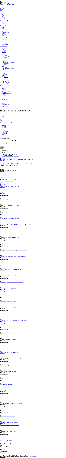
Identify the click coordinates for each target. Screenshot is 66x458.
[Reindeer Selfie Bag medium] (5, 205)
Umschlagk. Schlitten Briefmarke (16, 307)
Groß (5, 95)
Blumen (3, 30)
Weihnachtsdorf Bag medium (14, 218)
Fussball (3, 33)
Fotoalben (3, 87)
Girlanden (3, 103)
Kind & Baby (4, 47)
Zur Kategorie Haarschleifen (4, 20)
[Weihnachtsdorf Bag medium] (5, 218)
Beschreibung (2, 157)
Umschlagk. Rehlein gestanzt (14, 425)
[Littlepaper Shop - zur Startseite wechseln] (7, 4)
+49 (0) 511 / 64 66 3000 (4, 445)
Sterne (3, 31)
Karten (3, 134)
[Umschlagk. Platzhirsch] (4, 288)
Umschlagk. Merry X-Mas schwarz (17, 282)
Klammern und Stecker (5, 102)
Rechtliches (4, 136)
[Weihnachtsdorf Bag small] (4, 371)
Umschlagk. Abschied (11, 333)
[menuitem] (33, 7)
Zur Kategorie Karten (3, 53)
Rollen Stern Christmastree (14, 422)
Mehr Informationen (33, 456)
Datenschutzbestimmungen (9, 181)
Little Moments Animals (8, 79)
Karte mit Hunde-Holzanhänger (16, 269)
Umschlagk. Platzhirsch (12, 288)
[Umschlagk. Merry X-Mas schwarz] (6, 282)
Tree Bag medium (9, 384)
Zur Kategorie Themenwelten (4, 25)
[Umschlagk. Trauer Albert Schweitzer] (6, 326)
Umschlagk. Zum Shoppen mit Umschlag (20, 320)
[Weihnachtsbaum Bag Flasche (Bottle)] (6, 377)
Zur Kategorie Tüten (3, 46)
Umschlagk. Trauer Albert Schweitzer (18, 326)
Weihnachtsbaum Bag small (14, 199)
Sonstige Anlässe (6, 63)
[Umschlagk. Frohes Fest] (4, 301)
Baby (3, 27)
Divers (5, 97)
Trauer (5, 65)
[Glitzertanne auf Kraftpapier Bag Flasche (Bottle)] (8, 224)
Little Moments (6, 78)
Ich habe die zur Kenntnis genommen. (12, 181)
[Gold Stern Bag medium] (4, 339)
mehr (32, 159)
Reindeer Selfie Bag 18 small (14, 237)
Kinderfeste (4, 29)
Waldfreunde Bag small (12, 431)
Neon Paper (6, 83)
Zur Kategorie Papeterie (4, 85)
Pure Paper (6, 77)
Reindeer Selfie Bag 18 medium (16, 186)
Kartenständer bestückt (5, 104)
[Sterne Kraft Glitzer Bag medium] (5, 358)
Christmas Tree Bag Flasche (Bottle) (17, 403)
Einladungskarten (5, 66)
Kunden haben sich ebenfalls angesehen (13, 183)
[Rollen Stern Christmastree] (5, 422)
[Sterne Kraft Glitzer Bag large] (5, 352)
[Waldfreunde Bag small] (4, 431)
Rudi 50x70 (7, 409)
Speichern (2, 182)
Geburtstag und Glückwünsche (9, 68)
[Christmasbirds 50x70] (4, 416)
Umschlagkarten (4, 55)
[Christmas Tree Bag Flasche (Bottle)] (6, 403)
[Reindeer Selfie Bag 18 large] (5, 243)
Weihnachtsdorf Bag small (13, 371)
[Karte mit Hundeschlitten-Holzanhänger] (7, 256)
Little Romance (6, 80)
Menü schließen (2, 160)
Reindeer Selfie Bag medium (14, 205)
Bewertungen (7, 157)
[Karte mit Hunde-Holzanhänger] (5, 269)
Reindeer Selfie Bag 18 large (14, 243)
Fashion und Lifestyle (5, 32)
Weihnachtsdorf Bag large (13, 365)
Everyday (3, 42)
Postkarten (4, 75)
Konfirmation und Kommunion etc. (9, 62)
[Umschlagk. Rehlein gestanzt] (5, 425)
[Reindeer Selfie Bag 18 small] (5, 237)
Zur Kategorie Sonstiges (4, 99)
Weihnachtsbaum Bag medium (15, 192)
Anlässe (5, 70)
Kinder (3, 35)
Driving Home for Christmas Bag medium (20, 250)
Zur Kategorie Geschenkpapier (5, 37)
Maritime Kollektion (7, 84)
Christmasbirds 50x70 (11, 416)
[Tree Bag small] (3, 390)
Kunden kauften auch (3, 183)
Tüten (3, 128)
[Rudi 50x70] (2, 409)
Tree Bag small (8, 390)
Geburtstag (4, 40)
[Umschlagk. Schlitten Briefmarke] (5, 307)
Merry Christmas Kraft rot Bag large (17, 211)
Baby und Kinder (7, 56)
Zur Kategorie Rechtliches (4, 106)
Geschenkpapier (4, 127)
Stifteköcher (4, 89)
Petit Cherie (6, 81)
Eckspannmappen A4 (5, 90)
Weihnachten (4, 34)
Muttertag (5, 60)
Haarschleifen (4, 125)
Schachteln (4, 94)
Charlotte (3, 23)
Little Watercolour (7, 82)
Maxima (3, 24)
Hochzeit (3, 51)
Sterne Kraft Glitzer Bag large (15, 352)
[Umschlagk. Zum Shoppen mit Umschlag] (7, 320)
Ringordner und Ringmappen (6, 93)
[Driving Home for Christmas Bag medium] (7, 250)
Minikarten (4, 69)
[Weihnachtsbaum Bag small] (5, 199)
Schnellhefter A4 (4, 92)
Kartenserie (4, 76)
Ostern (3, 28)
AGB (3, 107)
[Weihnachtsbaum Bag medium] (5, 192)
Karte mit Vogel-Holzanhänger (15, 275)
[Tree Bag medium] (3, 384)
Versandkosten (19, 453)
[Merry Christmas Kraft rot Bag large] (6, 211)
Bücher (3, 88)
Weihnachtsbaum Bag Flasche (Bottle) (19, 377)
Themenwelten (4, 126)
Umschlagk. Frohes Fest (12, 301)
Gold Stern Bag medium (12, 339)
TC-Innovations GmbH (22, 455)
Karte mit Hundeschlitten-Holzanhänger (20, 256)
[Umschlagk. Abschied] (4, 333)
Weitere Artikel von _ (5, 167)
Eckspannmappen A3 (5, 91)
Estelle (3, 22)
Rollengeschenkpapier (5, 44)
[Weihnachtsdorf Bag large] (4, 365)
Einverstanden (2, 457)
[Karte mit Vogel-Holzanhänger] (5, 275)
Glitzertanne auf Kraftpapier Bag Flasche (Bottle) (23, 224)
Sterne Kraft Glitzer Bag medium (16, 358)
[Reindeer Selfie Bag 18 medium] (5, 186)
